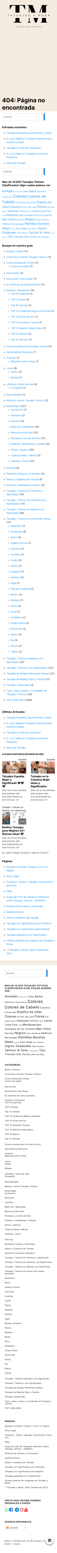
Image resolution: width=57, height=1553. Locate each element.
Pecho (14, 634)
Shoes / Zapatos (20, 449)
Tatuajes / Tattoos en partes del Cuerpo (28, 518)
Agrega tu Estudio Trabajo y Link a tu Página (27, 1426)
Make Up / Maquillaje (22, 426)
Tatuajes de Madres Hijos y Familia (25, 679)
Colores (20, 196)
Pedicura (7, 223)
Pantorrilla (16, 628)
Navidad (20, 219)
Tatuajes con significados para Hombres (28, 923)
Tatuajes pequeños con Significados (26, 934)
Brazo (14, 537)
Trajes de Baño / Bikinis (24, 455)
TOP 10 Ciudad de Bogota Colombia (31, 311)
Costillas (15, 554)
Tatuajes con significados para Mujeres (28, 929)
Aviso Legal (12, 876)
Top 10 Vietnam (19, 339)
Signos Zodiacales (18, 1046)
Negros (30, 219)
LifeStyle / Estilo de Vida (19, 384)
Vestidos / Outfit (20, 461)
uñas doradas (43, 237)
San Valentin (32, 229)
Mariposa (12, 215)
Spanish (13, 1528)
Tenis (46, 232)
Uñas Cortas (30, 236)
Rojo (18, 228)
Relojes (15, 377)
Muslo (14, 606)
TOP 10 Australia (20, 293)
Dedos (14, 566)
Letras (36, 211)
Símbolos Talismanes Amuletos (23, 485)
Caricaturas (7, 197)
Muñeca (15, 600)
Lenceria (15, 421)
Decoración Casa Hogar (19, 278)
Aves (25, 191)
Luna (4, 215)
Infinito (23, 211)
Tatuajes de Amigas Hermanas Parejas (27, 673)
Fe (22, 207)
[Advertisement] (28, 62)
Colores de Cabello (22, 1007)
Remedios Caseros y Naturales (23, 473)
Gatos (4, 211)
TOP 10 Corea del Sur (22, 316)
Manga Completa (20, 588)
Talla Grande (22, 233)
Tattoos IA (35, 232)
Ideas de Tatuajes (16, 163)
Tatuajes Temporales (18, 685)
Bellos (32, 191)
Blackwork (41, 191)
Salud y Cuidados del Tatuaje (22, 479)
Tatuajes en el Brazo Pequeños (23, 148)
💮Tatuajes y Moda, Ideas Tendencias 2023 (26, 1487)
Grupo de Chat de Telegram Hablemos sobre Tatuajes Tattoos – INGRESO (27, 1447)
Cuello (14, 560)
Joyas (9, 368)
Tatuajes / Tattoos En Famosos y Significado (27, 1257)
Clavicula (16, 548)
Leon (29, 211)
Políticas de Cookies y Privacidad (24, 906)
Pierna (14, 646)
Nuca (13, 611)
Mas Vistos (9, 219)
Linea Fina (45, 211)
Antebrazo (16, 531)
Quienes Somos (15, 912)
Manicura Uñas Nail (21, 432)
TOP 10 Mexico (19, 333)
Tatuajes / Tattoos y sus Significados (26, 667)
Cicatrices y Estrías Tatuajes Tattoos (26, 257)
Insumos (11, 357)
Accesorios (17, 409)
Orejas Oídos (18, 623)
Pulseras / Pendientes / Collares (28, 444)
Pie (12, 640)
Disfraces (16, 415)
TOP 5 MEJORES (15, 700)
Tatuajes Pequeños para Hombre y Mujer (29, 133)
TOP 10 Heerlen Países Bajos (26, 328)
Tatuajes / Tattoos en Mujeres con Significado (27, 1266)
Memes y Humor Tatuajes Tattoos (25, 400)
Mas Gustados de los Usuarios (35, 215)
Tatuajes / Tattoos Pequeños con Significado (27, 1378)
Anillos (14, 371)
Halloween (13, 211)
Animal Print (19, 192)
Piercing (10, 468)
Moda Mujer (13, 406)
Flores (41, 207)
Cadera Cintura (19, 543)
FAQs (9, 891)
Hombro (15, 577)
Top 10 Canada (19, 305)
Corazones (30, 202)
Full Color (51, 207)
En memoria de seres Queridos (23, 284)
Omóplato (16, 617)
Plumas (12, 229)
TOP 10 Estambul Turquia (25, 322)
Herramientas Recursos (19, 352)
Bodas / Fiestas (14, 251)
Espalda (15, 571)
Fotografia (16, 387)
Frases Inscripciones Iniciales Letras (26, 346)
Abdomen (16, 525)
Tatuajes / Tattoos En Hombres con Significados (28, 1262)
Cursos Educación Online (20, 262)
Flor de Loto (30, 207)
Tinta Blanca (34, 1051)
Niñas (38, 220)
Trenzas (18, 236)
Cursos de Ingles (20, 266)
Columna (20, 202)
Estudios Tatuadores (17, 290)
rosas (24, 228)
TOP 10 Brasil (18, 299)
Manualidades (14, 394)
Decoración (12, 273)
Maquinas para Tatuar (23, 361)
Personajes (18, 224)
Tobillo (14, 651)
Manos (14, 594)
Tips (10, 236)
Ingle (13, 583)
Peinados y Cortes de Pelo (25, 438)
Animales (8, 191)
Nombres (45, 219)
